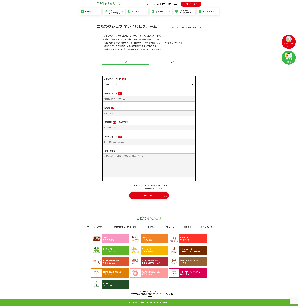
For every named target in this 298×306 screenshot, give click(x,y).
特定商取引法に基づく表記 (125, 227)
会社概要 (150, 227)
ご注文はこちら (191, 4)
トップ (174, 28)
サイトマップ (168, 227)
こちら (159, 188)
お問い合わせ (206, 227)
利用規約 (187, 227)
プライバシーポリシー (95, 227)
